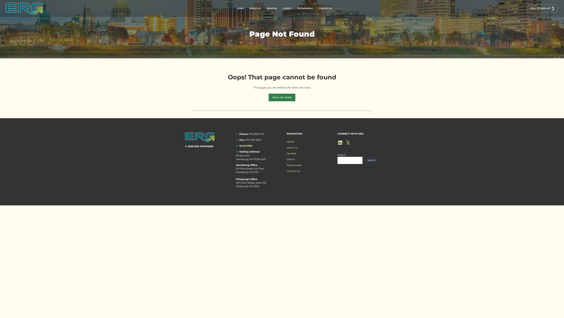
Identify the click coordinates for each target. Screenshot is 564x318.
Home (240, 8)
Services (272, 8)
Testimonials (305, 8)
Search (342, 155)
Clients (287, 8)
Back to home (282, 97)
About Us (255, 8)
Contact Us (325, 8)
